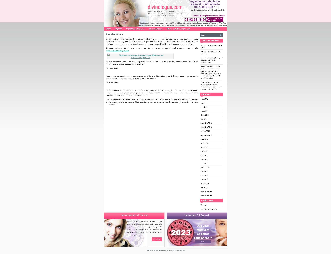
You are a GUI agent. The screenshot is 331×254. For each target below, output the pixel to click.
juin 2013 (204, 147)
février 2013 (205, 163)
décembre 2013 (206, 123)
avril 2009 (204, 175)
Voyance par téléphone (135, 28)
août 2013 (204, 139)
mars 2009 (204, 179)
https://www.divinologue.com (117, 51)
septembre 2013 (206, 135)
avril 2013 (204, 155)
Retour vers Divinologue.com (178, 28)
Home (108, 28)
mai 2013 (204, 151)
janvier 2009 (205, 187)
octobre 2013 (205, 131)
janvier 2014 (205, 119)
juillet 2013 (204, 143)
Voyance (118, 28)
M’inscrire (156, 239)
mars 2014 (204, 111)
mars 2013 (204, 159)
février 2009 (205, 183)
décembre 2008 (206, 191)
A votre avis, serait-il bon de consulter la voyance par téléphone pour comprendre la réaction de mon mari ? (211, 85)
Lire (202, 242)
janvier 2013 (205, 167)
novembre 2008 (206, 195)
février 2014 (205, 115)
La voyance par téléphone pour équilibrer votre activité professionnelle (212, 60)
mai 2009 (204, 171)
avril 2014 (204, 107)
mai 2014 (204, 103)
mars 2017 (204, 99)
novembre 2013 (206, 127)
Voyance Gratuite (155, 28)
